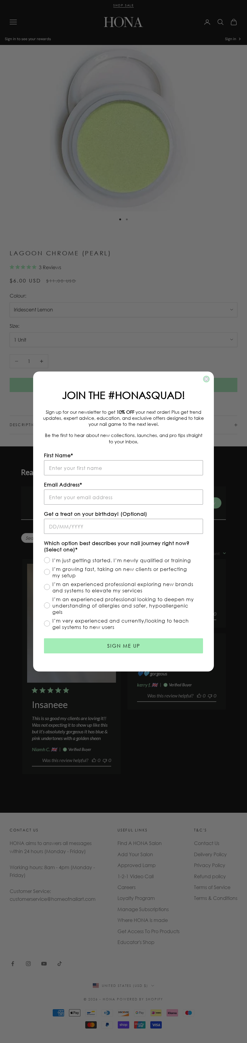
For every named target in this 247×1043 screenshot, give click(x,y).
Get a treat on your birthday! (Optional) (95, 514)
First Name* (58, 455)
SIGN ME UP (123, 646)
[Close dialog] (206, 379)
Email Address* (63, 484)
